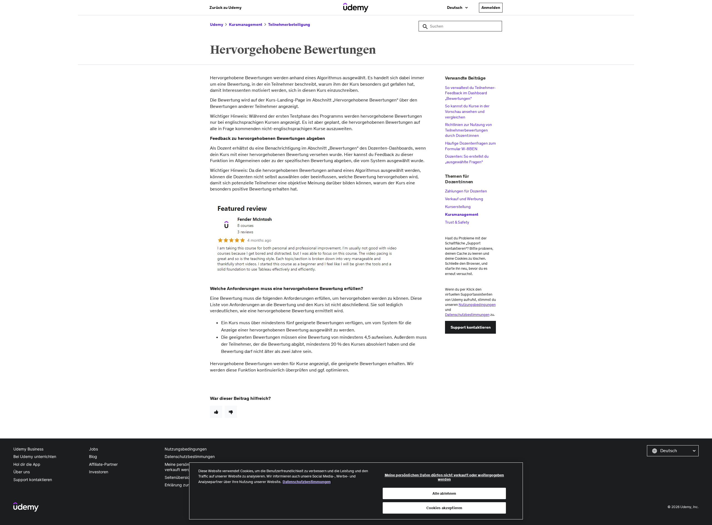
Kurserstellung (458, 206)
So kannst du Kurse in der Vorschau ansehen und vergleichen (467, 111)
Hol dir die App (26, 464)
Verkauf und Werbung (464, 198)
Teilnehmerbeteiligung (289, 24)
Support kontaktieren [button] (471, 327)
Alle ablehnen (444, 493)
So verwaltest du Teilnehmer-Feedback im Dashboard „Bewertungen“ (470, 93)
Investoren (98, 471)
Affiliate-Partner (103, 464)
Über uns (21, 471)
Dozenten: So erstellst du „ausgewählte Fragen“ (467, 159)
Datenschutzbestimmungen (467, 314)
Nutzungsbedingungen (477, 304)
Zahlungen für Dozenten (466, 191)
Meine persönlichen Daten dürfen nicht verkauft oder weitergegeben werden (444, 477)
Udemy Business (28, 449)
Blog (93, 456)
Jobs (93, 449)
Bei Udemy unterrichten (34, 456)
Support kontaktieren (32, 479)
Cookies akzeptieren (444, 507)
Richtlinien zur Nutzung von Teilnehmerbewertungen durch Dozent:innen (468, 130)
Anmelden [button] (490, 7)
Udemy (216, 24)
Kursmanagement (245, 24)
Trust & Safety (457, 222)
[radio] (216, 412)
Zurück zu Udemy (225, 7)
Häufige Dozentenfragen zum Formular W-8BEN (470, 146)
